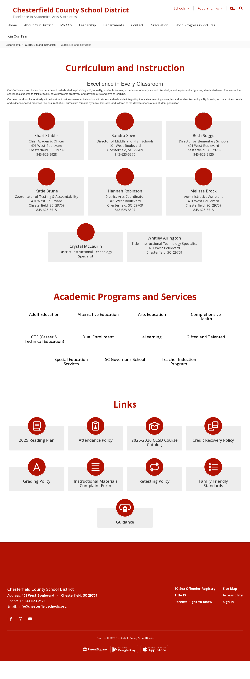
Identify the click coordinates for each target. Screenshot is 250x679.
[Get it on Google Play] (124, 649)
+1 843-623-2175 (32, 601)
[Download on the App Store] (154, 649)
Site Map (230, 588)
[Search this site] (241, 8)
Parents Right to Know (193, 602)
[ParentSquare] (95, 649)
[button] (182, 8)
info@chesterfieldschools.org (42, 606)
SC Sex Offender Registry (194, 588)
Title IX (180, 595)
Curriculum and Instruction (40, 45)
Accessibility (233, 595)
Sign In (228, 602)
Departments (12, 45)
